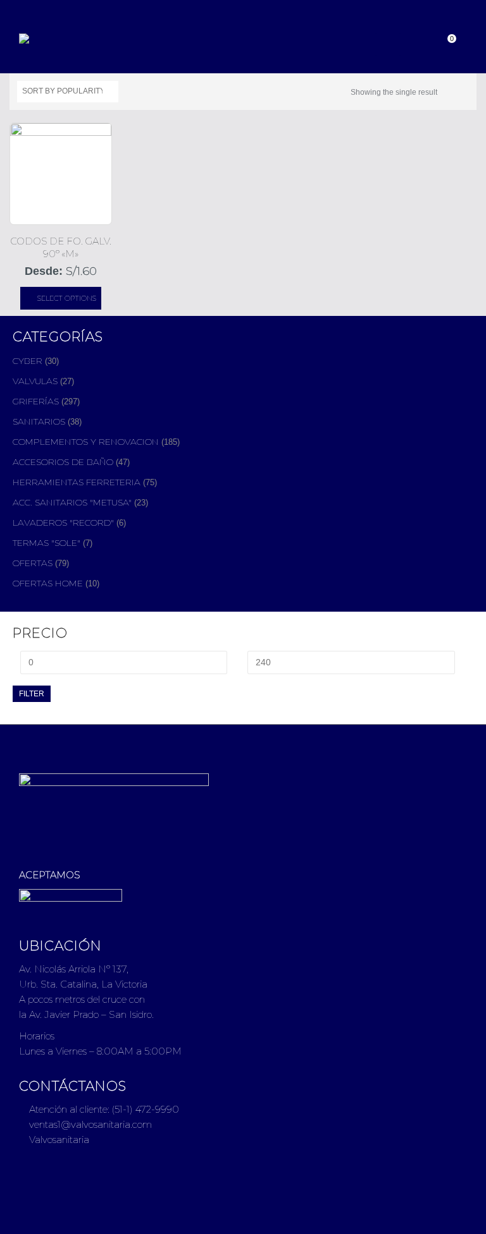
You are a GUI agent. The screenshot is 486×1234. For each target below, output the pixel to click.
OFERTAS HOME (48, 583)
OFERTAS (33, 563)
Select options (66, 298)
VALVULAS (35, 381)
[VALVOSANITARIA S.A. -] (54, 38)
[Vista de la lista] (463, 89)
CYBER (27, 360)
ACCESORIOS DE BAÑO (63, 462)
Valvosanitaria (58, 1140)
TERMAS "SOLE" (46, 542)
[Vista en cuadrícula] (449, 89)
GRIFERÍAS (36, 401)
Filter (31, 693)
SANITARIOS (39, 421)
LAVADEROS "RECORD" (63, 522)
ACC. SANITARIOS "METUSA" (72, 502)
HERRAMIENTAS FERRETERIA (76, 482)
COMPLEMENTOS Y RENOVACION (86, 441)
